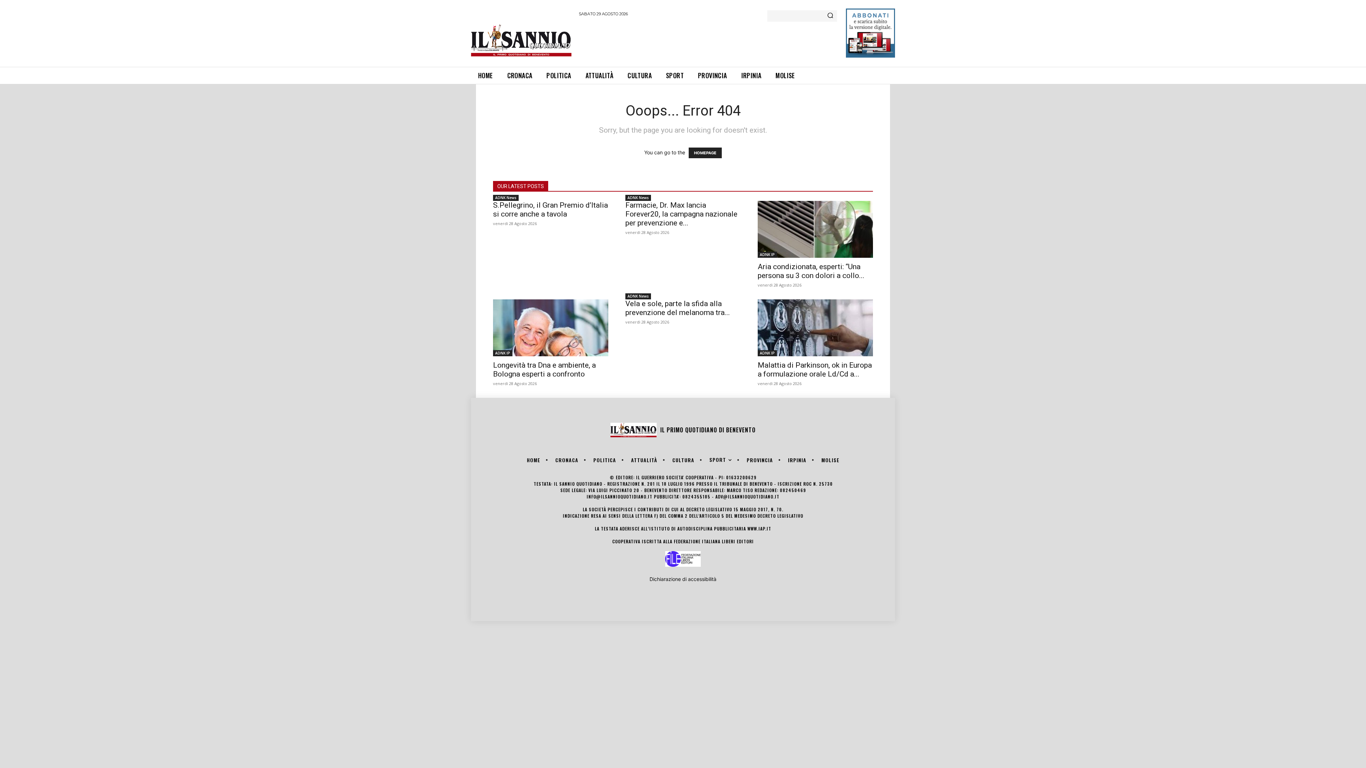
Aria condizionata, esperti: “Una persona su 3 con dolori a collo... (811, 271)
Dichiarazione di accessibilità (683, 579)
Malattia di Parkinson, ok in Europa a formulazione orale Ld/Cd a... (815, 369)
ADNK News (506, 197)
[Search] (830, 16)
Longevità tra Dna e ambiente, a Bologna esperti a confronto (544, 369)
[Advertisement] (708, 41)
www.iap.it (759, 529)
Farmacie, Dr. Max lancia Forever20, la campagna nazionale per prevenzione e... (681, 214)
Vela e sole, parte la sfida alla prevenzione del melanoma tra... (677, 308)
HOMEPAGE (705, 152)
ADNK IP (767, 254)
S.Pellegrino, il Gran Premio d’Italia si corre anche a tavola (550, 209)
